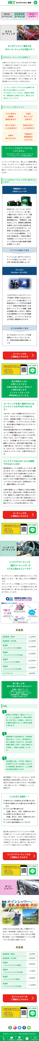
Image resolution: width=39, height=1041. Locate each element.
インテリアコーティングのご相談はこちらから (18, 855)
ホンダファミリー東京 (15, 1034)
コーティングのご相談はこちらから (19, 355)
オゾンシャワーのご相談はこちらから (19, 998)
